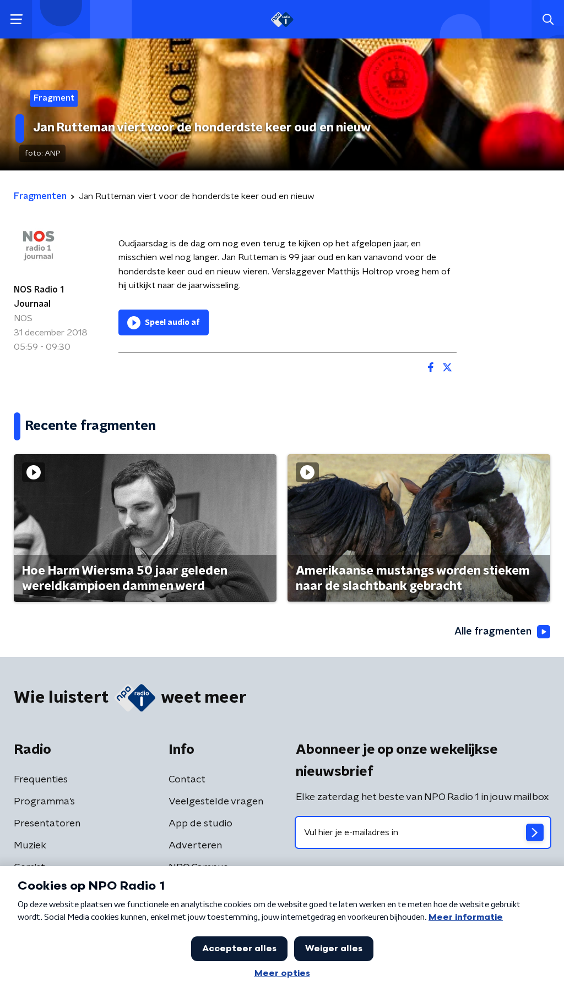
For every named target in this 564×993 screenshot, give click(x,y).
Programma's (44, 802)
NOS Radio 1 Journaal (39, 296)
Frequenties (41, 780)
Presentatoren (47, 824)
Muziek (30, 846)
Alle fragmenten (493, 632)
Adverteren (195, 846)
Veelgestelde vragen (216, 802)
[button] (16, 19)
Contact (187, 780)
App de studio (200, 824)
